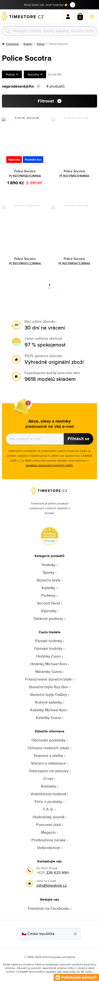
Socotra (33, 74)
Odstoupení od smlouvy (48, 771)
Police (41, 44)
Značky (27, 44)
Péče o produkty (48, 801)
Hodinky (49, 565)
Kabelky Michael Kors (48, 710)
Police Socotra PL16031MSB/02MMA (25, 173)
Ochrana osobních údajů (48, 748)
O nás (48, 778)
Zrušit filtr (55, 74)
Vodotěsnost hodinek (48, 794)
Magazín (48, 832)
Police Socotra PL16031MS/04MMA (74, 173)
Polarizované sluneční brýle (48, 679)
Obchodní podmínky (48, 740)
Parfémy (48, 595)
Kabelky (48, 588)
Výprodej (48, 611)
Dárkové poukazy (48, 618)
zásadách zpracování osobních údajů (49, 465)
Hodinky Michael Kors (48, 664)
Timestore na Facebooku (48, 908)
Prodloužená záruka (48, 840)
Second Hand (48, 603)
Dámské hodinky (48, 648)
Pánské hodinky (48, 641)
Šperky (48, 572)
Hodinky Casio (48, 656)
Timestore (12, 44)
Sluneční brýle (49, 580)
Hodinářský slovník (48, 817)
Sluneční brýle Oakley (48, 694)
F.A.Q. (48, 809)
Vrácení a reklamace (48, 763)
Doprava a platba (48, 755)
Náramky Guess (48, 671)
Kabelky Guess (48, 717)
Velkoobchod (48, 847)
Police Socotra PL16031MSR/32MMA (74, 261)
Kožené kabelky (48, 702)
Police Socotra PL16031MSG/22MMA (25, 261)
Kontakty (48, 786)
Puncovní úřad (48, 824)
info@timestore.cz (52, 885)
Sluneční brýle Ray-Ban (48, 687)
